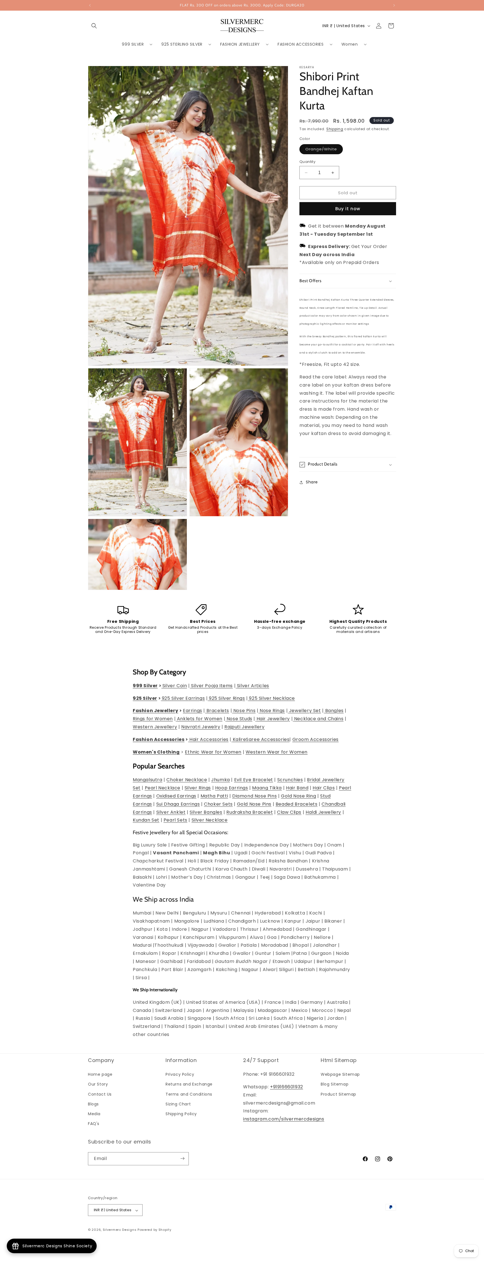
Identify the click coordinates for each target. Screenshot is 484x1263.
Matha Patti (214, 796)
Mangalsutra (147, 780)
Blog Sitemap (334, 1084)
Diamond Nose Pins (254, 796)
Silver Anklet (171, 812)
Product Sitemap (338, 1094)
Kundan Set (146, 820)
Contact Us (100, 1094)
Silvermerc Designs (120, 1230)
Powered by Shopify (154, 1230)
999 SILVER (133, 44)
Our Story (98, 1084)
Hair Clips (324, 788)
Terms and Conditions (189, 1094)
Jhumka (220, 780)
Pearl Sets (175, 820)
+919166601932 (286, 1087)
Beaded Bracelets (297, 804)
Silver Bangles (206, 812)
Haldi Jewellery (323, 812)
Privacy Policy (180, 1074)
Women (349, 44)
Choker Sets (218, 804)
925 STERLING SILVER (181, 44)
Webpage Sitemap (340, 1074)
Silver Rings (198, 788)
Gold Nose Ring (298, 796)
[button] (94, 26)
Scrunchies (290, 780)
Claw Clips (289, 812)
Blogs (93, 1104)
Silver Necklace (210, 820)
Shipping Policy (181, 1114)
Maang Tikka (267, 788)
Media (94, 1114)
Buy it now (347, 209)
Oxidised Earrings (176, 796)
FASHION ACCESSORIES (301, 44)
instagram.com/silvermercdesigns (283, 1119)
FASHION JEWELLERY (240, 44)
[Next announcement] (394, 5)
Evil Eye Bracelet (253, 780)
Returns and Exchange (189, 1084)
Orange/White (324, 150)
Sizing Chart (178, 1104)
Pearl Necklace (162, 788)
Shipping (334, 129)
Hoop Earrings (231, 788)
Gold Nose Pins (254, 804)
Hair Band (297, 788)
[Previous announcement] (90, 5)
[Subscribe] (182, 1158)
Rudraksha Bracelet (249, 812)
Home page (100, 1074)
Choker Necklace (186, 780)
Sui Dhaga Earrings (178, 804)
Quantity (307, 161)
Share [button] (312, 482)
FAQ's (93, 1124)
